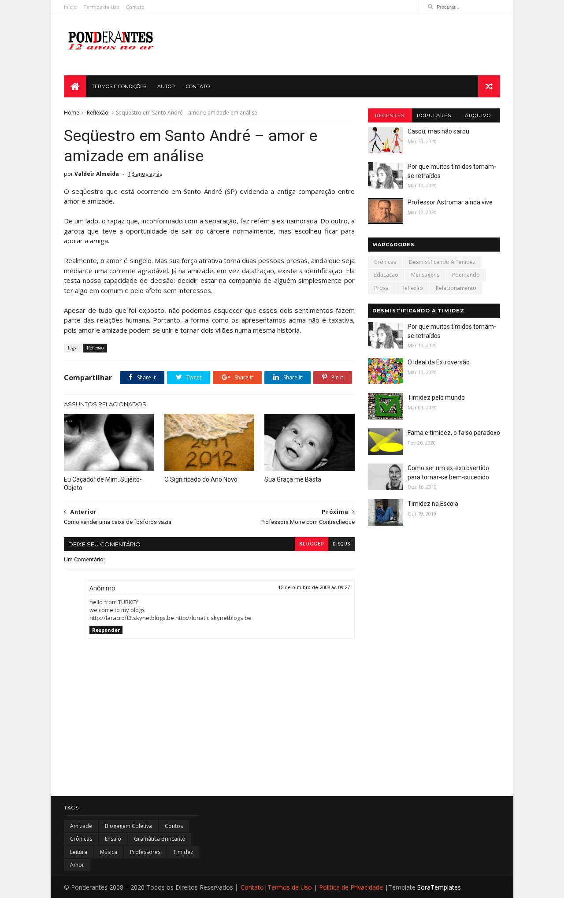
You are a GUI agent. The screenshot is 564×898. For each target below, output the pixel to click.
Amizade (81, 826)
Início (70, 7)
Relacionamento (456, 288)
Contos (174, 826)
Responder (106, 630)
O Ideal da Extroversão (439, 362)
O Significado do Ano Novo (200, 479)
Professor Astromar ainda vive (450, 202)
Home (71, 112)
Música (108, 852)
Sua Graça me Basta (292, 479)
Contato (135, 7)
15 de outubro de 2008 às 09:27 (314, 587)
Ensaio (113, 838)
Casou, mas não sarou (438, 131)
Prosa (381, 288)
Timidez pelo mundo (436, 397)
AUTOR (166, 86)
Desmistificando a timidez (442, 262)
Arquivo (478, 115)
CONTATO (198, 86)
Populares (434, 115)
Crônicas (385, 262)
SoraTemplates (439, 887)
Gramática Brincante (159, 838)
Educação (386, 274)
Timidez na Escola (433, 503)
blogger (311, 544)
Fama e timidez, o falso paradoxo (454, 432)
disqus (341, 544)
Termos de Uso (101, 7)
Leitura (78, 852)
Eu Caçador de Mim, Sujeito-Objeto (103, 483)
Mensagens (425, 274)
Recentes (389, 115)
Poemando (466, 274)
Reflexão (97, 112)
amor (77, 864)
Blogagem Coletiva (128, 826)
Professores (145, 852)
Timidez (183, 852)
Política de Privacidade (351, 887)
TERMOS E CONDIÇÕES (119, 86)
